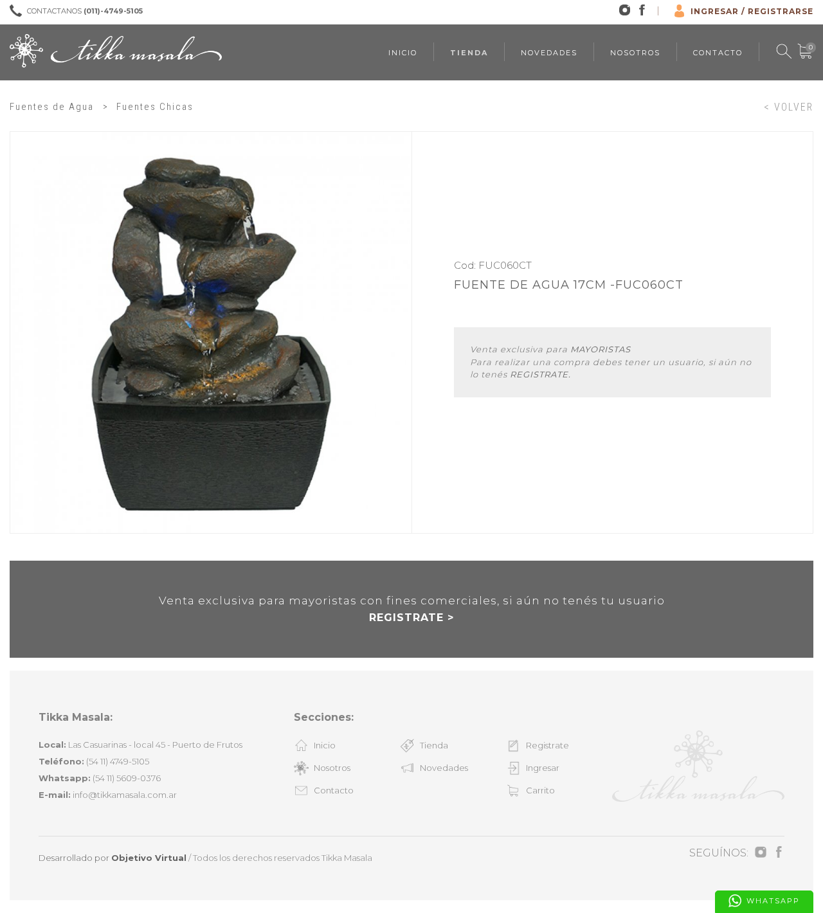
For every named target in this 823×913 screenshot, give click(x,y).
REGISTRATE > (411, 617)
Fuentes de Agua (52, 107)
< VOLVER (788, 107)
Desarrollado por (112, 858)
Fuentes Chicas (155, 107)
